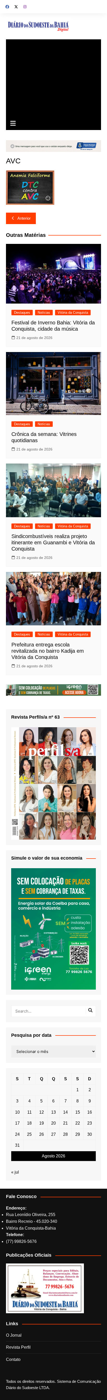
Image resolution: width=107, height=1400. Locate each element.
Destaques (22, 312)
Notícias (44, 312)
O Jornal (14, 1335)
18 (29, 1123)
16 (89, 1112)
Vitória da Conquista (73, 312)
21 (65, 1123)
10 (17, 1112)
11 (29, 1112)
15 (77, 1112)
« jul (15, 1172)
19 (41, 1123)
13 (53, 1112)
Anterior (24, 218)
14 (65, 1112)
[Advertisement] (53, 78)
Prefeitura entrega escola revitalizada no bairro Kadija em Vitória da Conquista (47, 651)
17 (17, 1123)
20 (53, 1123)
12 (41, 1112)
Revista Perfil (18, 1347)
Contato (13, 1359)
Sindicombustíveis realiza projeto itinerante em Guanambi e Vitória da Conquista (53, 542)
